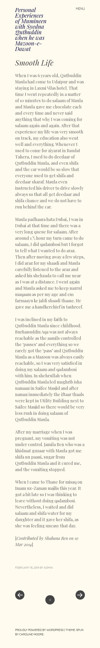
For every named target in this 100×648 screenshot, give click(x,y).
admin (48, 567)
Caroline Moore (31, 634)
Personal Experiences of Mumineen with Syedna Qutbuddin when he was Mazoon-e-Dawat (31, 29)
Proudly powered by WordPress (39, 630)
